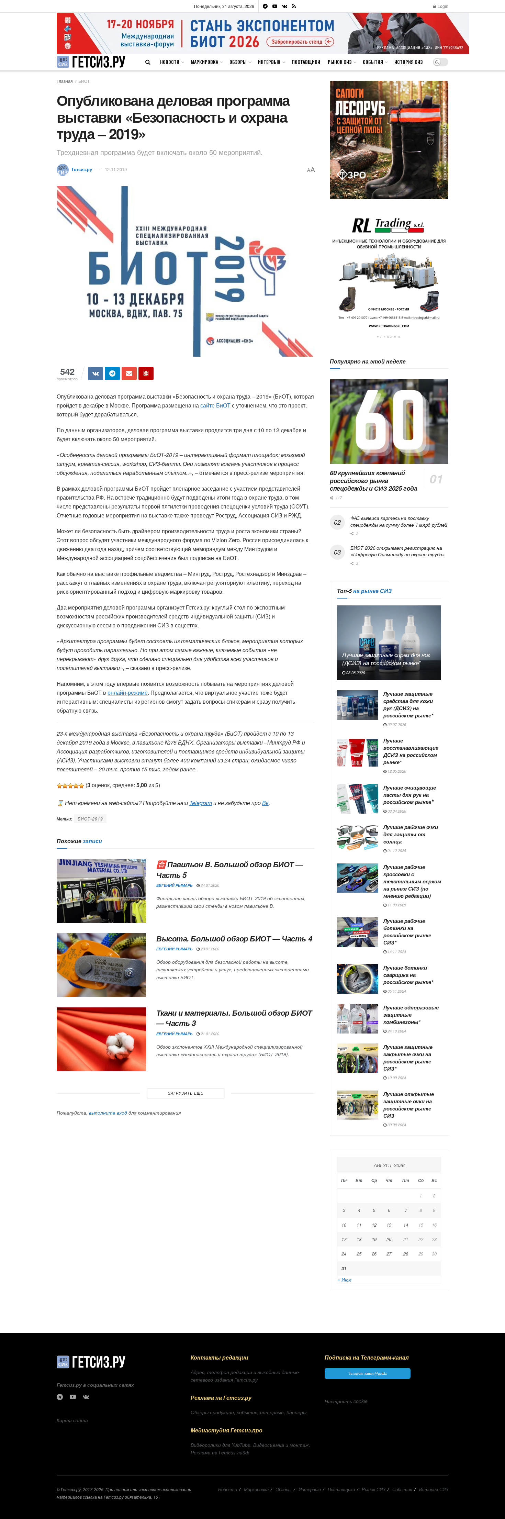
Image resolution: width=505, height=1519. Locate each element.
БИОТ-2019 (90, 819)
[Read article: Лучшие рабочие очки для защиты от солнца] (357, 838)
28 (405, 1253)
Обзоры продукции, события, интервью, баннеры (248, 1412)
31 (343, 1268)
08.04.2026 (396, 811)
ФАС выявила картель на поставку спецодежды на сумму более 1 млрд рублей (398, 521)
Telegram (200, 803)
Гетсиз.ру (82, 169)
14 (405, 1224)
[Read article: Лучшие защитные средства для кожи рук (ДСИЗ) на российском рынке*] (357, 705)
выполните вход (108, 1112)
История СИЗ (408, 61)
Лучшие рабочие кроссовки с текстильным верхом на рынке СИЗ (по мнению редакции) (412, 881)
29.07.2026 (396, 724)
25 (359, 1253)
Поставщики (306, 61)
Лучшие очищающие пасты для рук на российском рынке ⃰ (409, 795)
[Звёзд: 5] (81, 786)
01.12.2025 (396, 850)
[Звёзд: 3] (70, 786)
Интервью (269, 61)
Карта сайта (72, 1420)
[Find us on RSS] (294, 6)
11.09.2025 (396, 904)
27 (388, 1253)
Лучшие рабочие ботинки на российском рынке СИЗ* (407, 931)
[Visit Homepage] (91, 62)
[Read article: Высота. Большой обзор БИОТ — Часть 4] (101, 965)
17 (343, 1239)
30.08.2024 (396, 1124)
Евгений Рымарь (174, 885)
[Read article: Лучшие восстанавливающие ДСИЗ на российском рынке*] (357, 752)
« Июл (344, 1279)
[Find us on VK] (284, 6)
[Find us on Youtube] (274, 6)
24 (343, 1253)
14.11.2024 (396, 951)
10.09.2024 (396, 1077)
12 (374, 1224)
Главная (65, 81)
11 (359, 1224)
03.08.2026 (355, 672)
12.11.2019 (116, 169)
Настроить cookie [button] (346, 1401)
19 (374, 1239)
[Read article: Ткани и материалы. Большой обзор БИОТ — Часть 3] (101, 1039)
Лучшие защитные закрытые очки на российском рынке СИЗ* (408, 1057)
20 (388, 1239)
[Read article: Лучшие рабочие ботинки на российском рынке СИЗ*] (357, 932)
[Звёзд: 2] (65, 786)
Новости (169, 61)
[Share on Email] (129, 373)
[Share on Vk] (95, 373)
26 (374, 1253)
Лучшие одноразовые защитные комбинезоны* (411, 1015)
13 (388, 1224)
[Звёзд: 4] (76, 786)
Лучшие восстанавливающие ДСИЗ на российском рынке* (410, 751)
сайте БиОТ (215, 405)
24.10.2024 (396, 1031)
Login (442, 6)
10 (343, 1224)
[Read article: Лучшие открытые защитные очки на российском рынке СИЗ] (357, 1105)
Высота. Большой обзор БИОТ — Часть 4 (234, 938)
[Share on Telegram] (112, 373)
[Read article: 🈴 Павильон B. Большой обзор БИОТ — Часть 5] (101, 891)
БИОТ (84, 81)
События (373, 61)
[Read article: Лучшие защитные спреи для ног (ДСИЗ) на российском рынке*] (389, 642)
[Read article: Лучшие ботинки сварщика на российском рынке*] (357, 979)
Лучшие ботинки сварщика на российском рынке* (408, 975)
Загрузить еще (185, 1093)
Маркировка (204, 61)
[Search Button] (147, 61)
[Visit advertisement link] (263, 33)
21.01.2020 (209, 1033)
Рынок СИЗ (339, 61)
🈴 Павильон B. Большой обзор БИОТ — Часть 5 (229, 869)
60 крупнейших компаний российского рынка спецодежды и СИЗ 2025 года (373, 480)
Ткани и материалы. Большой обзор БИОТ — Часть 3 (234, 1018)
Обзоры (238, 61)
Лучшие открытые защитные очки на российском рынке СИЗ (408, 1104)
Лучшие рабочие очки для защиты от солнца (410, 834)
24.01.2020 (209, 885)
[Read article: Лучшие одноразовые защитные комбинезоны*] (357, 1019)
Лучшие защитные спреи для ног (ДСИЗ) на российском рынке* (386, 658)
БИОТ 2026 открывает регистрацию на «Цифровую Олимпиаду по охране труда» (397, 551)
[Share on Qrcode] (146, 373)
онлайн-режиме (128, 692)
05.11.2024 (396, 991)
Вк (265, 803)
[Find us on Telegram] (265, 6)
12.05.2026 (396, 771)
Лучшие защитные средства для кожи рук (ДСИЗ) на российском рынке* (408, 704)
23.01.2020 (209, 948)
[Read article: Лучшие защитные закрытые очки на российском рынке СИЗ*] (357, 1058)
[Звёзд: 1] (59, 786)
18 (359, 1239)
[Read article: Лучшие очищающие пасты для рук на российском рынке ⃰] (357, 799)
